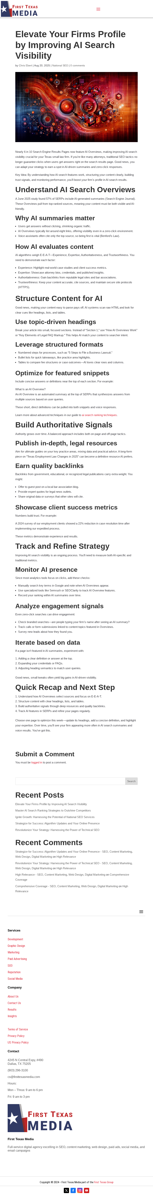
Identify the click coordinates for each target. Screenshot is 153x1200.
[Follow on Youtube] (86, 1190)
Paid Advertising (17, 959)
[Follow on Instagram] (79, 1190)
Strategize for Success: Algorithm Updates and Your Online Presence (57, 823)
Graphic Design (16, 946)
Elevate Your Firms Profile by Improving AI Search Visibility (51, 804)
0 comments (77, 65)
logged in (36, 762)
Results (12, 1009)
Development (15, 939)
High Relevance (66, 856)
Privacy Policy (16, 1036)
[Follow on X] (66, 1190)
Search (131, 781)
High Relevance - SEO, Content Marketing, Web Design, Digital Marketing (60, 874)
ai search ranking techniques (99, 415)
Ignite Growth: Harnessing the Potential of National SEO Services (55, 817)
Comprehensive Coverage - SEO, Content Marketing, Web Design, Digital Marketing (66, 886)
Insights (12, 1016)
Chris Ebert (25, 65)
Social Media (15, 978)
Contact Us (14, 1003)
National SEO (60, 65)
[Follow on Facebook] (73, 1190)
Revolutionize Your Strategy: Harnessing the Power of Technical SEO (57, 829)
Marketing (13, 952)
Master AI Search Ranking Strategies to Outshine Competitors (53, 810)
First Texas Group (103, 1182)
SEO (10, 965)
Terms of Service (18, 1029)
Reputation (14, 972)
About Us (13, 996)
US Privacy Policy (18, 1042)
